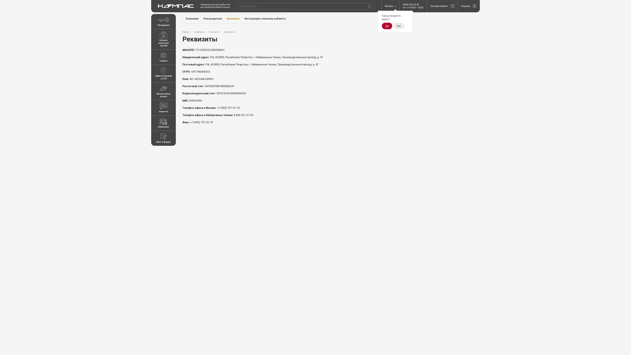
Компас (186, 32)
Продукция (163, 25)
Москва (389, 6)
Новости (163, 111)
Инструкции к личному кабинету (265, 18)
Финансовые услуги (163, 95)
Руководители (212, 18)
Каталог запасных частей (163, 43)
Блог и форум (163, 142)
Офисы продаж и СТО (163, 77)
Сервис (164, 60)
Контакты (233, 18)
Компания (163, 127)
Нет (399, 26)
